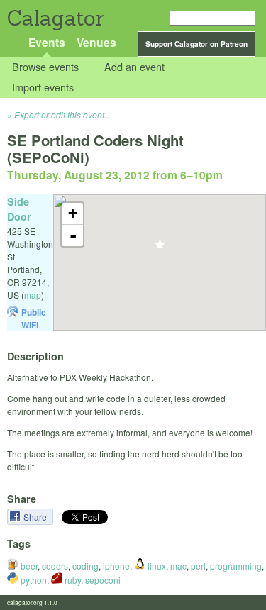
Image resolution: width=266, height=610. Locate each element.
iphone (116, 566)
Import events (43, 86)
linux (155, 566)
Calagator (55, 18)
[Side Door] (160, 249)
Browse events (45, 67)
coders (55, 566)
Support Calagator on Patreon (196, 44)
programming (236, 566)
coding (85, 566)
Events (46, 42)
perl (198, 566)
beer (28, 566)
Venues (96, 42)
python (32, 580)
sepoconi (103, 580)
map (32, 295)
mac (178, 566)
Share (36, 517)
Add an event (134, 67)
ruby (71, 580)
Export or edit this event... (62, 115)
